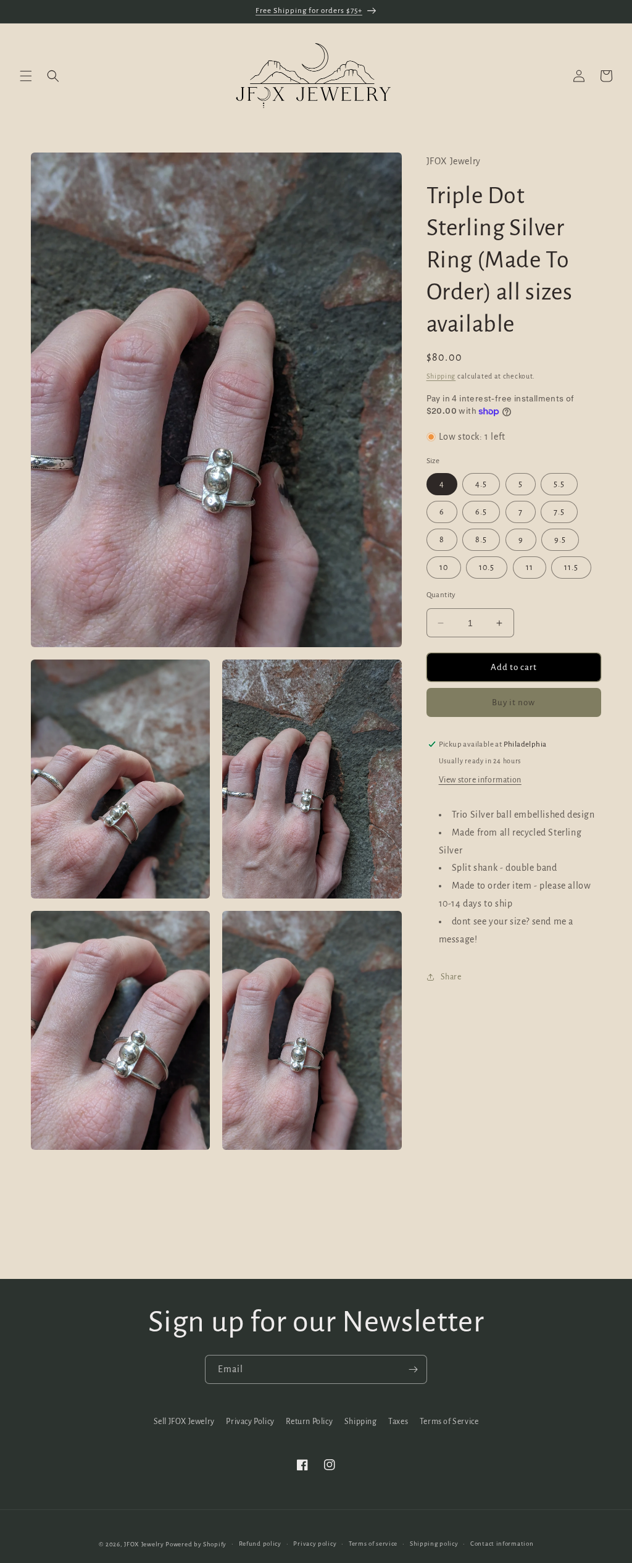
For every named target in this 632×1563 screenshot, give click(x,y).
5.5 (559, 484)
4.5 (481, 484)
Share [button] (451, 977)
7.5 (559, 512)
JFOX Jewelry (144, 1544)
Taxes (398, 1421)
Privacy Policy (250, 1421)
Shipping (441, 376)
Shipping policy (434, 1543)
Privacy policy (314, 1543)
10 (443, 567)
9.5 (560, 539)
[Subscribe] (412, 1369)
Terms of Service (449, 1421)
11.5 (571, 567)
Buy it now (513, 702)
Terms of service (373, 1543)
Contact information (501, 1543)
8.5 (481, 539)
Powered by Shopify (196, 1544)
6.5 (481, 512)
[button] (26, 76)
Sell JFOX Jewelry (184, 1421)
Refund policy (260, 1543)
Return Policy (309, 1421)
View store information (480, 780)
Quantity (441, 595)
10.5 (486, 567)
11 (529, 567)
